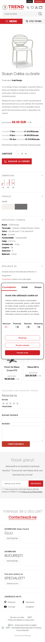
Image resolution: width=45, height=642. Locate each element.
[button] (39, 1)
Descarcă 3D (9, 266)
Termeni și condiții (17, 617)
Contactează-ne (22, 517)
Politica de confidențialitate (31, 492)
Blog (30, 1)
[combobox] (22, 13)
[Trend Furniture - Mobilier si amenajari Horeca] (13, 7)
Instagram (30, 607)
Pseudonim (7, 406)
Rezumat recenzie (10, 415)
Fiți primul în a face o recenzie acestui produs (21, 145)
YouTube (11, 607)
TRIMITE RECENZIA (16, 444)
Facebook (30, 602)
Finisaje (6, 196)
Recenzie (6, 424)
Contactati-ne (7, 279)
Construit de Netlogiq (22, 636)
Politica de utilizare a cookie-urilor (21, 620)
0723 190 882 (35, 21)
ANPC (30, 617)
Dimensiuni (8, 175)
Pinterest (11, 602)
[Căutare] (40, 14)
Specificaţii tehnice (13, 220)
